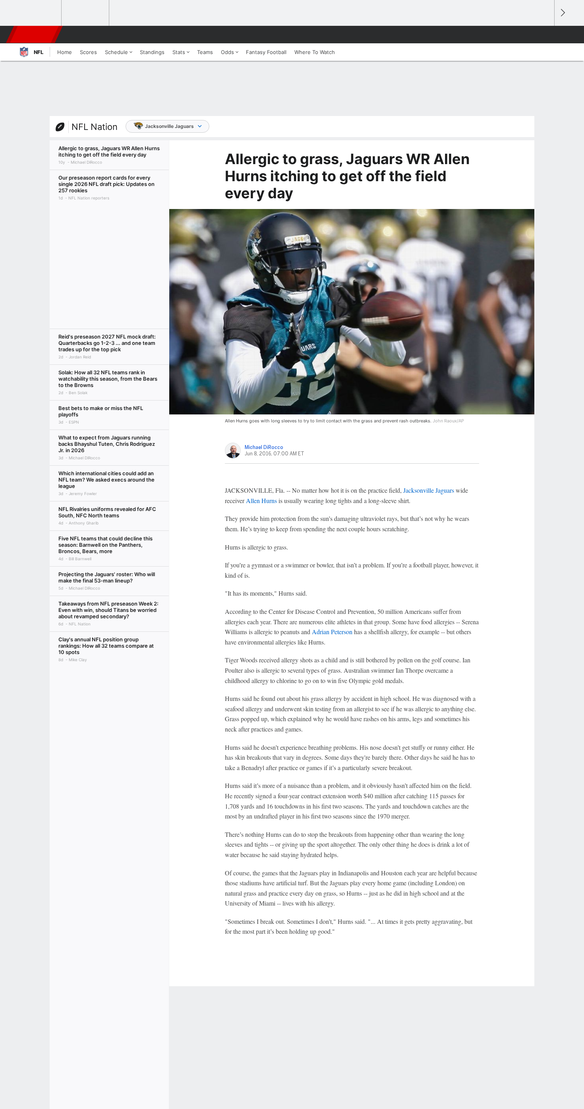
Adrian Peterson (332, 631)
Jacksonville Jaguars (169, 126)
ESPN (35, 34)
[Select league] (38, 13)
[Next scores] (562, 13)
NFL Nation (95, 127)
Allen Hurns (261, 500)
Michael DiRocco (264, 447)
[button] (544, 34)
